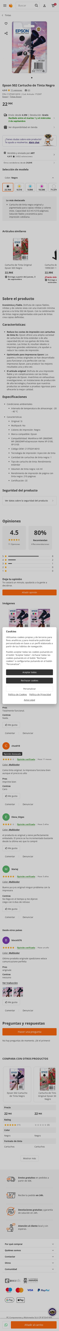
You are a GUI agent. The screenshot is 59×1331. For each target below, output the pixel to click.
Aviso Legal (29, 699)
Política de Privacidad (40, 694)
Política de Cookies (17, 694)
